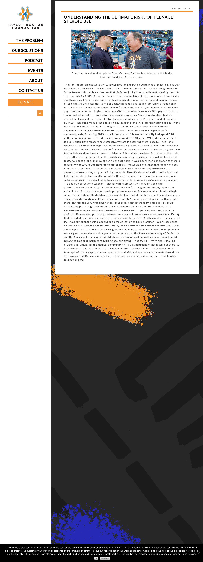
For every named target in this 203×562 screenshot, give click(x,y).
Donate (25, 102)
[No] (199, 552)
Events (35, 70)
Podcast (34, 60)
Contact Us (31, 90)
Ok (96, 558)
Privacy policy (105, 558)
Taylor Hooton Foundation (110, 118)
